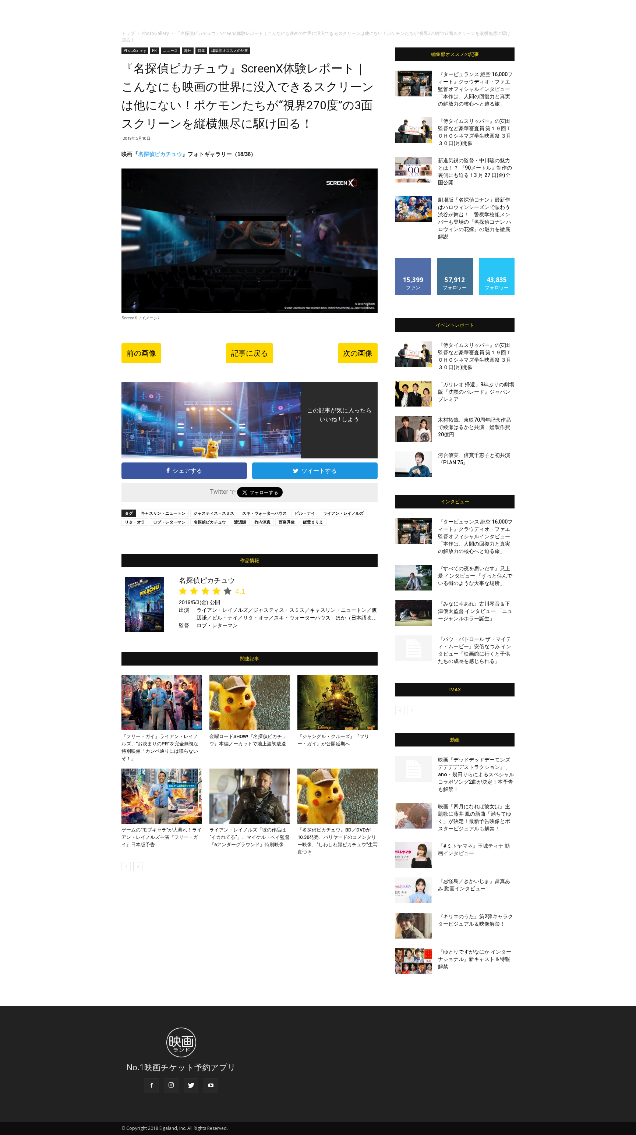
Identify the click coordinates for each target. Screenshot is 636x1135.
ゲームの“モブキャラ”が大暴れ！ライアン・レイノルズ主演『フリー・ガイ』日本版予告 (161, 837)
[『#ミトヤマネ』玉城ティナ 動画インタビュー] (413, 855)
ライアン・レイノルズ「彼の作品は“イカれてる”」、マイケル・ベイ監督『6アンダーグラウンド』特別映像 (249, 837)
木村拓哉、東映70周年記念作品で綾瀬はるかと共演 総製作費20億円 (474, 427)
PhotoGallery (155, 33)
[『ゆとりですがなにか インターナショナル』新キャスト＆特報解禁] (413, 961)
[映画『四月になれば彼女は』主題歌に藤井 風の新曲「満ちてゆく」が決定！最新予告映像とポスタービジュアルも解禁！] (413, 816)
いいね (413, 261)
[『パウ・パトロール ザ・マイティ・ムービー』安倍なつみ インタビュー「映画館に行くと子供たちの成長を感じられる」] (413, 648)
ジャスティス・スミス (214, 513)
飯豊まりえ (313, 522)
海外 (187, 50)
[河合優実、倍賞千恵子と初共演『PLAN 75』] (413, 464)
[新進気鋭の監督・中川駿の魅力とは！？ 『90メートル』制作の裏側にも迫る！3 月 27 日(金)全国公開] (413, 169)
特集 (201, 50)
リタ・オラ (135, 522)
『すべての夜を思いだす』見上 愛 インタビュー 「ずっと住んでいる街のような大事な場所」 (475, 575)
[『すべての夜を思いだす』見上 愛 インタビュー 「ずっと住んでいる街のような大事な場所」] (413, 577)
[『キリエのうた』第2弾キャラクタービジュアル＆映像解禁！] (413, 926)
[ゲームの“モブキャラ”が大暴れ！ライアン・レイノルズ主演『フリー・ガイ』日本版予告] (161, 796)
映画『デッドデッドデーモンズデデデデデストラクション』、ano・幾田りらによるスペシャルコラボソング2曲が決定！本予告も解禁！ (476, 774)
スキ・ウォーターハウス (264, 513)
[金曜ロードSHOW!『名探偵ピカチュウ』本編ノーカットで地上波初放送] (249, 702)
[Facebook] (151, 1085)
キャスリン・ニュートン (163, 513)
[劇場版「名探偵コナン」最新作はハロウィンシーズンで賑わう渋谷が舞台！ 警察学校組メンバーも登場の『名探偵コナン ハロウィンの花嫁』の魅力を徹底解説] (413, 209)
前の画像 (141, 353)
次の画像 (357, 353)
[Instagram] (171, 1085)
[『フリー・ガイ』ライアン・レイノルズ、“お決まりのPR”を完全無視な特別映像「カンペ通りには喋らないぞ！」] (161, 702)
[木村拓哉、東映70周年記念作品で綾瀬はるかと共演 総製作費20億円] (413, 429)
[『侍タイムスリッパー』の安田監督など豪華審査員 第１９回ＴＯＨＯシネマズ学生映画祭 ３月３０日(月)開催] (413, 130)
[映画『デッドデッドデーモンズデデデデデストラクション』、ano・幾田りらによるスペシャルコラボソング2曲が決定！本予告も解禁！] (413, 769)
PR (154, 50)
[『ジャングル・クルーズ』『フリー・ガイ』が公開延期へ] (337, 702)
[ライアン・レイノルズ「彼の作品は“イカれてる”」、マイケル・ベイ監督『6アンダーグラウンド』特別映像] (249, 796)
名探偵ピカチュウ (160, 154)
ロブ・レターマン (169, 522)
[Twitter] (191, 1085)
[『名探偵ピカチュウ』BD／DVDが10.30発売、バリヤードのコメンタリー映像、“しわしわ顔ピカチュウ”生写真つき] (337, 796)
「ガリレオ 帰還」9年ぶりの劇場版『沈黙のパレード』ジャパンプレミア (476, 392)
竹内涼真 (262, 522)
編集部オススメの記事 (229, 50)
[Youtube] (211, 1085)
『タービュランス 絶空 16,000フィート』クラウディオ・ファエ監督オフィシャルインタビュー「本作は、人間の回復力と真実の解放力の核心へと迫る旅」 (475, 89)
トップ (128, 33)
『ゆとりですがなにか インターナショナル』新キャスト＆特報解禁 (474, 959)
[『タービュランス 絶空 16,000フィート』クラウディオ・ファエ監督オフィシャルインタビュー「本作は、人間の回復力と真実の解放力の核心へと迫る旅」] (413, 83)
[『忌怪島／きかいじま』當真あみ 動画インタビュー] (413, 890)
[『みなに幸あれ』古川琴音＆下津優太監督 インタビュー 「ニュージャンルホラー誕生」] (413, 613)
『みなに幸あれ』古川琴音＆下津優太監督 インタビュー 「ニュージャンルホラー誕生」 (475, 611)
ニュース (170, 50)
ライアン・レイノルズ (343, 513)
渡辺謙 (240, 522)
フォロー (455, 261)
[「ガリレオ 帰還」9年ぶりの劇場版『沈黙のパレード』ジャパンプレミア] (413, 394)
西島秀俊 (287, 522)
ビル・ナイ (305, 513)
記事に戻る (249, 353)
